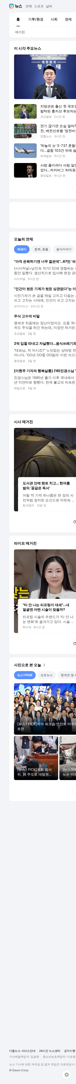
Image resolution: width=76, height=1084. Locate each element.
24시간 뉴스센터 (49, 1050)
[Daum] (12, 6)
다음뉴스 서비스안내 (22, 1050)
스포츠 (39, 6)
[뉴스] (18, 6)
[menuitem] (18, 19)
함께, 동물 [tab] (41, 249)
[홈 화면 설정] (66, 1074)
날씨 (49, 6)
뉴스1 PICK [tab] (24, 675)
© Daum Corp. (19, 1070)
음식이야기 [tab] (64, 249)
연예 (29, 6)
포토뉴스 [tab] (47, 675)
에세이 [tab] (21, 249)
